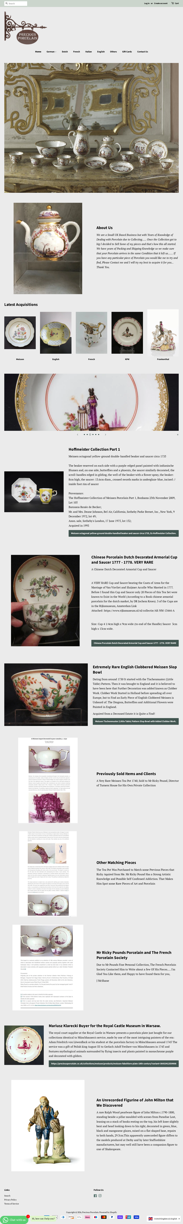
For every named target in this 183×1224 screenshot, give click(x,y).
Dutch (65, 51)
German (51, 51)
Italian (88, 51)
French (76, 51)
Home (38, 51)
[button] (164, 1219)
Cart (177, 3)
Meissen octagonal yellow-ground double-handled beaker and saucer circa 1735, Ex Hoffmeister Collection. (123, 533)
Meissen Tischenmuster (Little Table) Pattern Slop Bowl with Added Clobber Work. (135, 721)
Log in (147, 3)
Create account (160, 3)
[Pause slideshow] (178, 434)
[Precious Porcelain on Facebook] (95, 1196)
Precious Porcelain (90, 1212)
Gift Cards (127, 51)
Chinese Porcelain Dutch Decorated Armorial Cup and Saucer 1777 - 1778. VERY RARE (135, 643)
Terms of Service (11, 1203)
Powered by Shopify (108, 1212)
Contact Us (142, 51)
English (101, 51)
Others (113, 51)
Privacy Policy (10, 1199)
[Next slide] (105, 434)
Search (7, 1195)
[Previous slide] (77, 434)
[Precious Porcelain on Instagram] (100, 1196)
